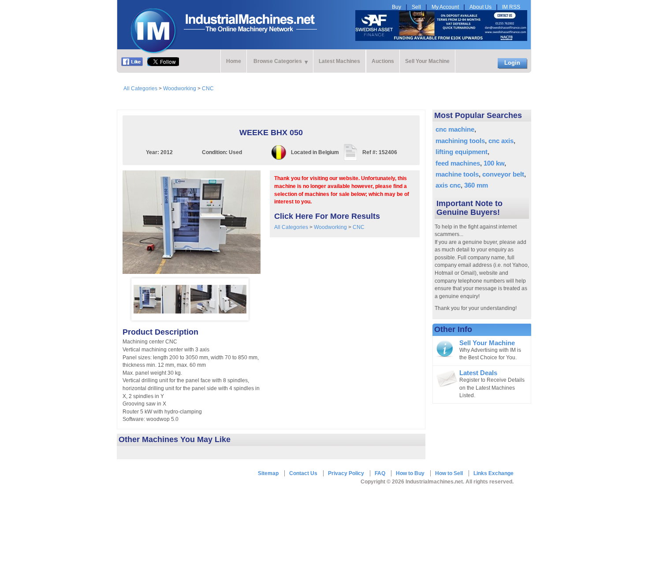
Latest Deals (478, 372)
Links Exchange (493, 473)
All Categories (140, 88)
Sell (416, 7)
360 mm (476, 185)
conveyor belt (503, 174)
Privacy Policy (346, 473)
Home (233, 61)
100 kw (494, 163)
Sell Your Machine (427, 61)
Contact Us (303, 473)
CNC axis (501, 140)
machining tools (460, 140)
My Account (445, 7)
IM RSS (511, 7)
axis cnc (448, 185)
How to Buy (410, 473)
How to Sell (449, 473)
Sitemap (268, 473)
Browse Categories (277, 61)
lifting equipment (462, 151)
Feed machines (458, 163)
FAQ (380, 473)
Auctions (383, 61)
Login (512, 62)
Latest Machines (339, 61)
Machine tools (457, 174)
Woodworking (179, 88)
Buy (396, 7)
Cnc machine (455, 129)
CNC (208, 88)
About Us (480, 7)
